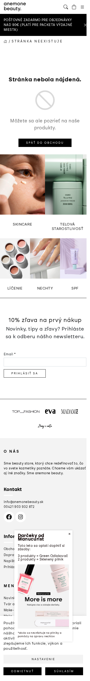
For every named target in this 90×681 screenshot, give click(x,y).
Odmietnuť (22, 671)
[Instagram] (20, 517)
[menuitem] (10, 598)
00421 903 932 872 (19, 507)
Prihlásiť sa (24, 373)
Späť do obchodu (45, 142)
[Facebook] (9, 517)
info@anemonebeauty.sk (23, 502)
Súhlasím (64, 671)
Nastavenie (43, 659)
